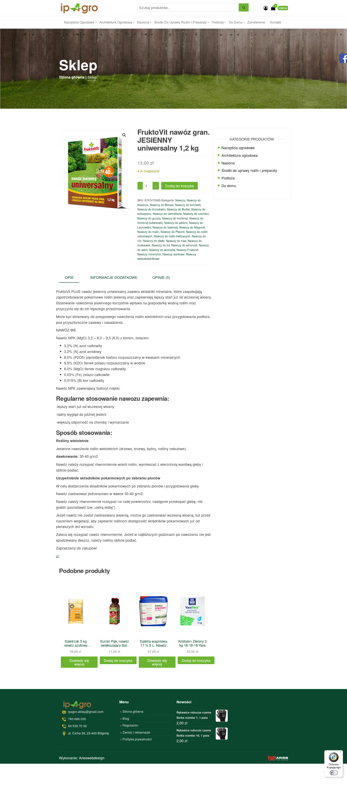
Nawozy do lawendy (165, 227)
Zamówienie (256, 22)
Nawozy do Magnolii (192, 227)
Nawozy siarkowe (173, 254)
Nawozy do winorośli (184, 245)
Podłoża (218, 22)
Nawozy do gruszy (148, 218)
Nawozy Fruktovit (187, 250)
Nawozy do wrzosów (162, 250)
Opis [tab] (69, 277)
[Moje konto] (265, 8)
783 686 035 (77, 719)
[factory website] (278, 758)
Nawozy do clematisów (167, 214)
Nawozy (180, 200)
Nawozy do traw (176, 241)
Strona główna (132, 711)
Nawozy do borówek (188, 205)
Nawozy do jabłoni (175, 223)
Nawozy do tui (161, 245)
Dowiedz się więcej (79, 662)
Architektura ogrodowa (115, 22)
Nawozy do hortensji (175, 218)
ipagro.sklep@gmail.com (85, 711)
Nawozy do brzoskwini (151, 209)
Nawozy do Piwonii (172, 232)
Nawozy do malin (148, 232)
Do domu (235, 22)
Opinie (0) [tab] (161, 277)
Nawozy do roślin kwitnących (172, 236)
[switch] (334, 772)
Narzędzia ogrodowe (79, 22)
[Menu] (340, 752)
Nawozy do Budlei (178, 209)
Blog (125, 718)
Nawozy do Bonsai (162, 205)
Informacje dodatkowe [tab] (113, 277)
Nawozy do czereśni (196, 214)
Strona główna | (73, 77)
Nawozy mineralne (149, 254)
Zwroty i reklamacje (136, 732)
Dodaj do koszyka (179, 185)
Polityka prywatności (137, 739)
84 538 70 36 (77, 726)
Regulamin (130, 725)
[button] (124, 135)
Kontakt (275, 22)
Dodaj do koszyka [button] (118, 660)
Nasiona (143, 22)
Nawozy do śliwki (153, 241)
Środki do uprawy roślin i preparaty (180, 22)
